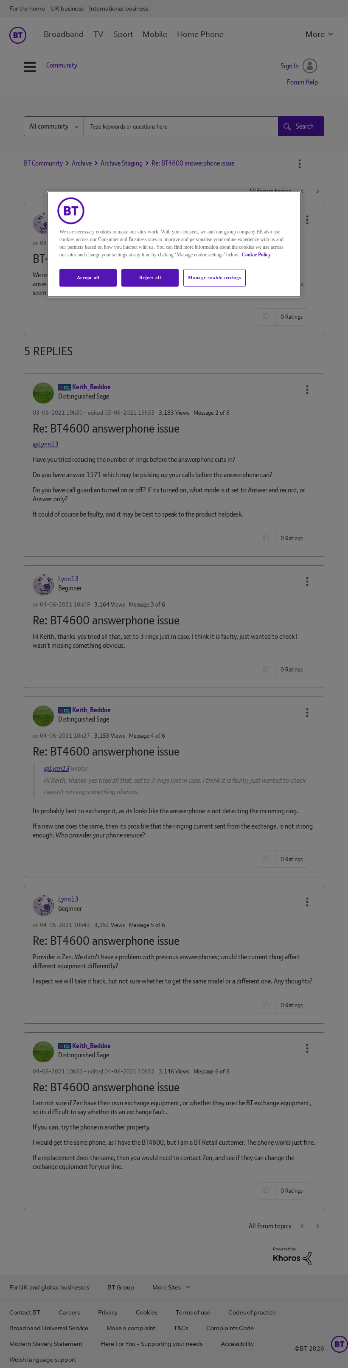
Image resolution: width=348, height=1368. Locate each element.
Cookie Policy (256, 255)
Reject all (150, 277)
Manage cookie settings (214, 277)
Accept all (88, 277)
